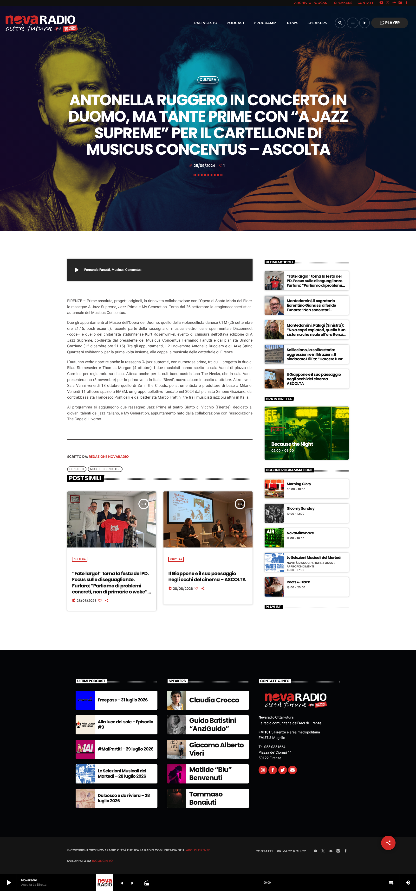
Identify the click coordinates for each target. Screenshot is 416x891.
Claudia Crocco (214, 700)
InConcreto (102, 861)
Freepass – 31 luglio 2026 (123, 700)
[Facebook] (407, 3)
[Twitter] (282, 770)
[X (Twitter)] (388, 3)
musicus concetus (105, 469)
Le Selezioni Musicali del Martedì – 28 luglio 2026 (122, 773)
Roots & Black (298, 582)
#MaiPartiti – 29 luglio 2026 (125, 749)
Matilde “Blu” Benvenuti (210, 774)
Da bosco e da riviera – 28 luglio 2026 (124, 798)
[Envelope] (292, 770)
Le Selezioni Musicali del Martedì (314, 558)
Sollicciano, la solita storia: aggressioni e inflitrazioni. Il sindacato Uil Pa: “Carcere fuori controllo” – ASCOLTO (315, 357)
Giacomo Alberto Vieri (216, 749)
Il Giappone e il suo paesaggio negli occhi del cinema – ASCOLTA (207, 576)
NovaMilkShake (300, 533)
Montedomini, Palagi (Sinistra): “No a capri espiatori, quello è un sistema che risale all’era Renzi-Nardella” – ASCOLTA (316, 332)
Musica (278, 430)
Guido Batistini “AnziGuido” (212, 724)
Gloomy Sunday (300, 509)
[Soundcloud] (394, 3)
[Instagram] (400, 3)
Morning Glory (299, 484)
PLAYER (389, 22)
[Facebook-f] (272, 770)
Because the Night (292, 444)
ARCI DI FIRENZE (198, 850)
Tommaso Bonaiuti (205, 798)
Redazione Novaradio (109, 456)
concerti (76, 469)
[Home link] (31, 23)
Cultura (208, 80)
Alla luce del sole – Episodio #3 (125, 724)
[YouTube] (381, 3)
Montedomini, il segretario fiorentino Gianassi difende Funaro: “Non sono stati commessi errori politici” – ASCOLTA (311, 310)
